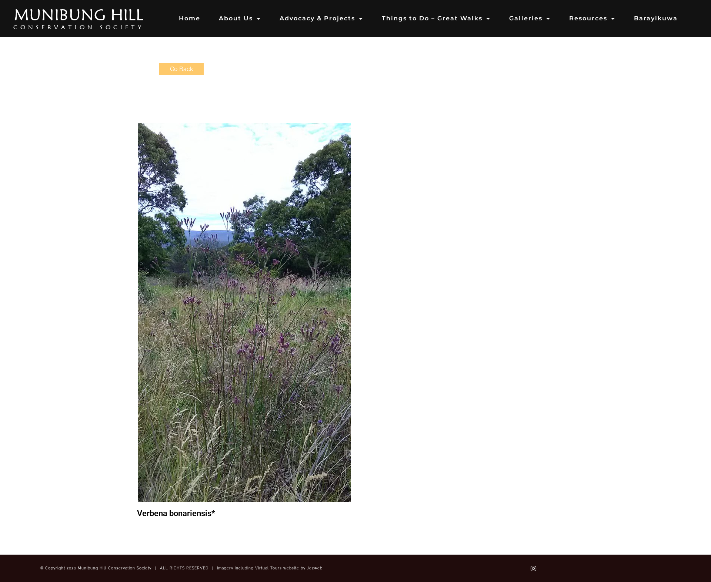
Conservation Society (78, 27)
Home (189, 18)
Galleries (526, 18)
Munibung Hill (79, 15)
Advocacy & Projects (317, 18)
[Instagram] (533, 568)
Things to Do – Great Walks (432, 18)
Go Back (181, 69)
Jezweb (315, 568)
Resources (588, 18)
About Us (236, 18)
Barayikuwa (656, 18)
